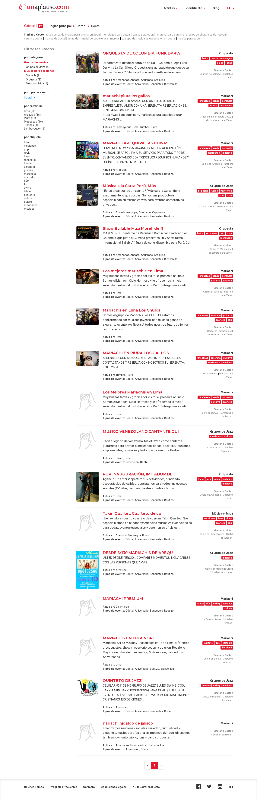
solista (28, 198)
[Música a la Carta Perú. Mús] (87, 195)
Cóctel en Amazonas (221, 572)
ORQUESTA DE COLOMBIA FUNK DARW (142, 53)
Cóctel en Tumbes (212, 291)
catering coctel (33, 38)
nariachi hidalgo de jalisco (128, 723)
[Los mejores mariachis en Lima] (87, 276)
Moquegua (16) (33, 121)
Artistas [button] (169, 8)
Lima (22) (30, 111)
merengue (30, 173)
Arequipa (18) (32, 114)
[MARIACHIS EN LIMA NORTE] (87, 647)
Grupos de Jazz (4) (37, 66)
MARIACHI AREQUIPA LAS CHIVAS (136, 143)
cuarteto (29, 177)
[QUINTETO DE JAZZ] (87, 687)
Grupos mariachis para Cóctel (216, 116)
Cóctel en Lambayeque (219, 331)
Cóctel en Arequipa (211, 163)
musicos (29, 208)
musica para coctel (189, 38)
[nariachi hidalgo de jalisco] (87, 732)
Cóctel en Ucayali (212, 696)
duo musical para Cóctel (219, 120)
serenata (29, 166)
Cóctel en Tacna (212, 619)
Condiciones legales (114, 786)
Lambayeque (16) (34, 128)
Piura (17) (30, 118)
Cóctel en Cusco (209, 413)
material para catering (170, 34)
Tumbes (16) (32, 125)
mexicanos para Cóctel (220, 334)
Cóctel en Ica (214, 447)
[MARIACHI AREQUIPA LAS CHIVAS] (87, 150)
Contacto (89, 786)
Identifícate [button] (194, 8)
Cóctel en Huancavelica (211, 534)
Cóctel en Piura (207, 206)
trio (26, 184)
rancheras (30, 159)
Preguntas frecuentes (63, 786)
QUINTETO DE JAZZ (122, 680)
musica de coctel (55, 38)
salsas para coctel (144, 34)
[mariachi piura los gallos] (87, 101)
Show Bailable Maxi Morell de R (133, 228)
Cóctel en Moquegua (220, 249)
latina (27, 191)
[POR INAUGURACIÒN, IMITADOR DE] (87, 487)
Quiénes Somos (34, 786)
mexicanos (30, 205)
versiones (30, 145)
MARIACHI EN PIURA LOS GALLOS (136, 353)
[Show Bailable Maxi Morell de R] (87, 232)
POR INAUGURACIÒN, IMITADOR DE (138, 474)
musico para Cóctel (210, 74)
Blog (216, 8)
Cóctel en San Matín (221, 734)
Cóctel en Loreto (212, 658)
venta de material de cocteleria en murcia (93, 38)
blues (27, 156)
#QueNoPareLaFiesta (146, 786)
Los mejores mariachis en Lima (133, 271)
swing (27, 187)
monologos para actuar (116, 34)
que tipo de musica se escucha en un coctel (149, 38)
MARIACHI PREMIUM (123, 598)
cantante (29, 194)
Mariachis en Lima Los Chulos (131, 310)
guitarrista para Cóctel (220, 252)
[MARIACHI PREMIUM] (87, 608)
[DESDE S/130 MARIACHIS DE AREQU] (87, 570)
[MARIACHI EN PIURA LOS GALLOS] (87, 358)
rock (27, 152)
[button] (231, 8)
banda (28, 163)
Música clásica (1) (37, 83)
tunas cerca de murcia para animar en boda (73, 34)
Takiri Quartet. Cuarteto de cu (132, 513)
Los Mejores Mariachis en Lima (132, 392)
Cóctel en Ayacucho (210, 494)
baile (27, 142)
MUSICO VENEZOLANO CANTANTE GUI (141, 431)
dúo (26, 180)
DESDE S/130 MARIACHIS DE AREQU (138, 552)
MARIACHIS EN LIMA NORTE (130, 638)
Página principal (60, 26)
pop (26, 149)
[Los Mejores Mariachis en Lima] (87, 401)
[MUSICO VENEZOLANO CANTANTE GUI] (87, 440)
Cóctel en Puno (210, 373)
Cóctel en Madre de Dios (218, 568)
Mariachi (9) (33, 75)
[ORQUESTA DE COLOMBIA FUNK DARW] (87, 62)
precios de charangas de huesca (206, 34)
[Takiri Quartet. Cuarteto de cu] (87, 522)
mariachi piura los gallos (126, 96)
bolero (28, 201)
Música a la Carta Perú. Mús (129, 185)
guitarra (28, 170)
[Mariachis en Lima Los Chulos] (87, 316)
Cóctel (81, 26)
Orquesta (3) (33, 79)
